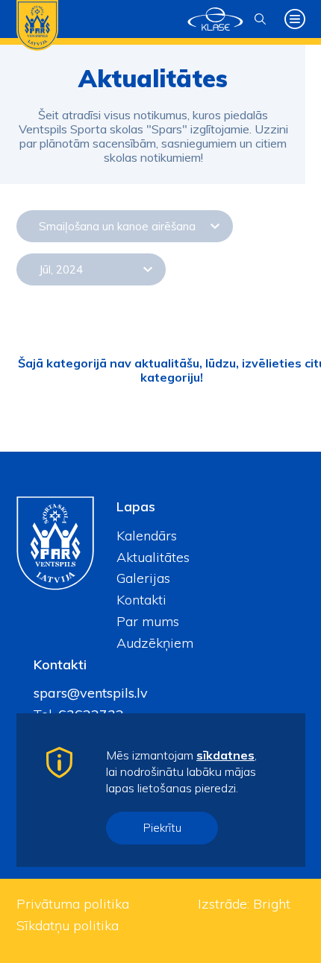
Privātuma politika (72, 903)
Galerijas (143, 578)
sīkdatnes (225, 755)
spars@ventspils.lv (91, 692)
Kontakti (141, 599)
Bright (271, 903)
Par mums (147, 621)
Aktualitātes (153, 557)
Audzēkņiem (154, 642)
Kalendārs (146, 535)
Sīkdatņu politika (67, 925)
